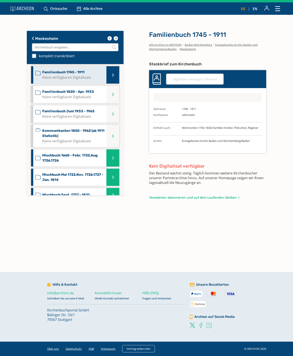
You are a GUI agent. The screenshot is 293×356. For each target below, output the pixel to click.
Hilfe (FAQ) (150, 293)
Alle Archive (93, 8)
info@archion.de (60, 293)
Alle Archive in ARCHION (165, 45)
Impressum (108, 349)
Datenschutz (74, 349)
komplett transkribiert (57, 56)
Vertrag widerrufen (139, 349)
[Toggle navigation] (278, 8)
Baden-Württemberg (198, 45)
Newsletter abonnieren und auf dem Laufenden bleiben (193, 197)
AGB (91, 349)
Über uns (53, 349)
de (243, 8)
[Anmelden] (267, 8)
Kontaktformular (108, 293)
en (255, 8)
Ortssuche (58, 8)
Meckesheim (46, 38)
